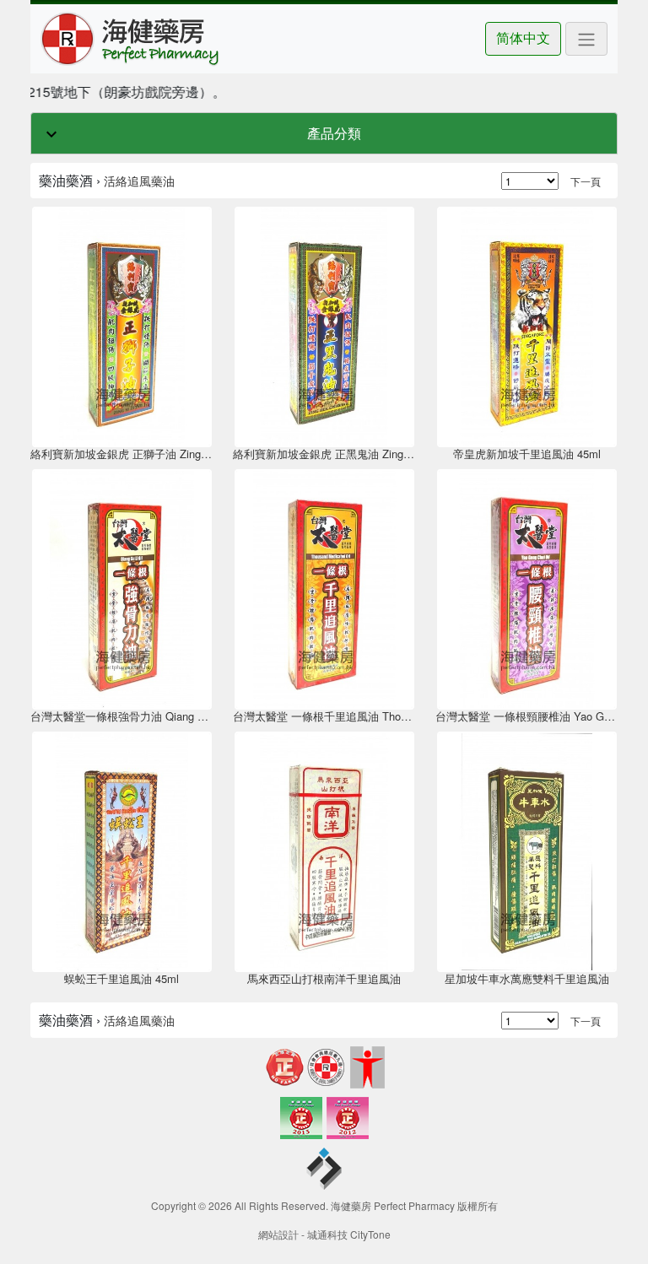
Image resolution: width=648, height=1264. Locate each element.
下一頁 (585, 181)
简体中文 (523, 37)
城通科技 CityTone (349, 1234)
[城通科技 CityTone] (324, 1171)
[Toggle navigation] (586, 39)
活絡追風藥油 (139, 180)
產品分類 (334, 133)
